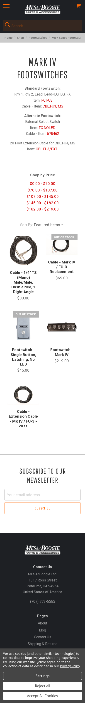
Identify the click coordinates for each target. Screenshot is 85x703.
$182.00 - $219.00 (43, 209)
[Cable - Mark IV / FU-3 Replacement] (62, 245)
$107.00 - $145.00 (43, 196)
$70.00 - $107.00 (43, 190)
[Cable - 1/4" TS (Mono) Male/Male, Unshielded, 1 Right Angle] (23, 250)
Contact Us (42, 637)
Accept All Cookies (42, 695)
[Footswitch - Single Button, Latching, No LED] (23, 327)
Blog (42, 630)
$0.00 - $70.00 (42, 183)
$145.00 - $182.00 (43, 203)
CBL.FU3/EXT (47, 149)
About (42, 623)
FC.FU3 (47, 100)
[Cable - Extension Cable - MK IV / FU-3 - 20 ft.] (23, 394)
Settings (43, 675)
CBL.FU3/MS (53, 106)
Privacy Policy (70, 666)
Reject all (42, 685)
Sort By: (26, 224)
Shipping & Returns (42, 644)
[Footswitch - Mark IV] (62, 327)
